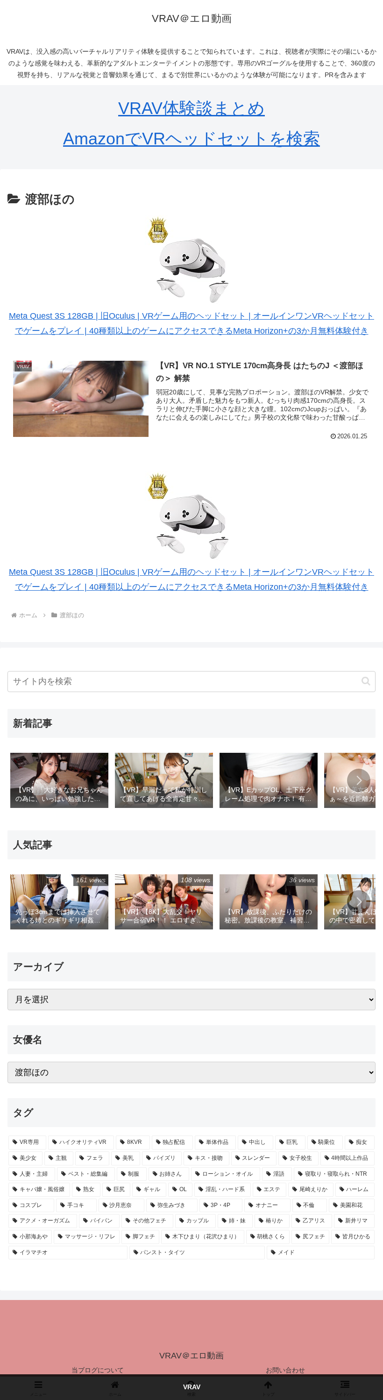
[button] (366, 681)
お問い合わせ (285, 1370)
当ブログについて (97, 1370)
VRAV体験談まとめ (191, 108)
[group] (59, 781)
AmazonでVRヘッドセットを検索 (191, 138)
